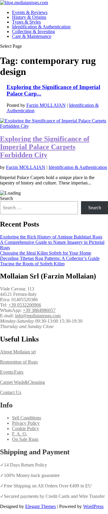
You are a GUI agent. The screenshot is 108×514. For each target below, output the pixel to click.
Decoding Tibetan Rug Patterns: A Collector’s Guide (50, 258)
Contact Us (10, 392)
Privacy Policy (26, 423)
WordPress (93, 506)
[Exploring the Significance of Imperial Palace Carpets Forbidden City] (54, 126)
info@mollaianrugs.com (38, 315)
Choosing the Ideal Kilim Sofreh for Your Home (45, 253)
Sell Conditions (26, 417)
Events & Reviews (29, 12)
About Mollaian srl (18, 351)
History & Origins (29, 17)
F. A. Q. (19, 433)
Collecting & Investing (33, 31)
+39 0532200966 (24, 304)
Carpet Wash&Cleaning (22, 382)
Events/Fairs (11, 372)
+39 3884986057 (39, 310)
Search (6, 198)
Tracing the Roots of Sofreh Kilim (32, 263)
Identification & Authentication (41, 26)
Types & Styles (26, 21)
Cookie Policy (25, 428)
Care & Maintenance (31, 36)
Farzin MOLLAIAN (46, 105)
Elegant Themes (40, 506)
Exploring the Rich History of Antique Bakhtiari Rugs (51, 236)
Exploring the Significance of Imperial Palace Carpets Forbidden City (44, 147)
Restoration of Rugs (19, 361)
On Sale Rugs (25, 439)
